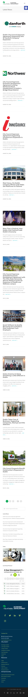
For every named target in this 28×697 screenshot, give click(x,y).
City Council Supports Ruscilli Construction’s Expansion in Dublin (14, 470)
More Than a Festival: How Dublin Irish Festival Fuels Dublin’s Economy (13, 230)
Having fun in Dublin (5, 650)
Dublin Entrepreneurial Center (7, 674)
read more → (20, 100)
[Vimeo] (20, 692)
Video (2, 656)
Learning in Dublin (5, 646)
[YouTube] (23, 692)
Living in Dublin (4, 648)
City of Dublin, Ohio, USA (15, 689)
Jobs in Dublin (4, 668)
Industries (3, 654)
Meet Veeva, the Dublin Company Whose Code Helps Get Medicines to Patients (13, 184)
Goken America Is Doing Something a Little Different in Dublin (14, 375)
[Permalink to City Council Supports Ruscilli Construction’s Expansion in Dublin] (14, 458)
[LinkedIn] (14, 692)
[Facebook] (4, 692)
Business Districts (5, 664)
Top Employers (4, 652)
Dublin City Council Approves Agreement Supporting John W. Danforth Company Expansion (13, 37)
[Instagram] (10, 692)
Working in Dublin (5, 645)
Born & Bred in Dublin (6, 676)
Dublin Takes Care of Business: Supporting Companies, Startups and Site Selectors (14, 421)
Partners (3, 666)
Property (3, 680)
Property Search (4, 669)
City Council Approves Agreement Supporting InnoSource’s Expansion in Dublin (13, 136)
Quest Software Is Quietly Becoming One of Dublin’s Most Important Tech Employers (12, 327)
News (2, 682)
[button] (26, 8)
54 (18, 501)
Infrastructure (4, 662)
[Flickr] (7, 692)
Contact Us (4, 633)
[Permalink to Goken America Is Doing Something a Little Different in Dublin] (14, 363)
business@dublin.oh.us (6, 640)
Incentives (3, 678)
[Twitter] (17, 692)
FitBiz (2, 660)
